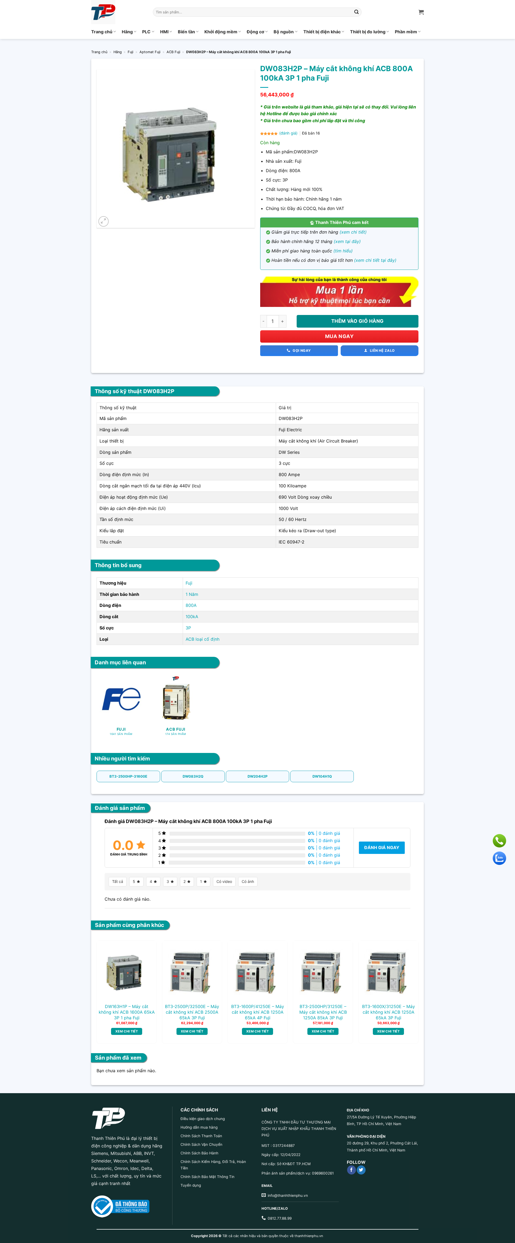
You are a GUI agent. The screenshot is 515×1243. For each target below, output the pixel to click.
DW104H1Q (322, 776)
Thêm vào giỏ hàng (357, 321)
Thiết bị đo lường (367, 31)
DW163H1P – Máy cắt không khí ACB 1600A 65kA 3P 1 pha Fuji (127, 1012)
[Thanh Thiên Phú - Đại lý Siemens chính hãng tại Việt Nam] (118, 12)
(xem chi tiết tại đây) (375, 260)
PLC (146, 31)
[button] (103, 221)
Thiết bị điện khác (322, 31)
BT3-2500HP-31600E (128, 776)
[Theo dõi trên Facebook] (351, 1170)
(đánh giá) (289, 133)
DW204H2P (257, 776)
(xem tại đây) (347, 241)
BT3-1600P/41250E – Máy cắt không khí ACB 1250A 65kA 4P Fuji (257, 1012)
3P (188, 627)
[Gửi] (356, 12)
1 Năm (192, 594)
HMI (164, 31)
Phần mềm (406, 31)
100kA (192, 616)
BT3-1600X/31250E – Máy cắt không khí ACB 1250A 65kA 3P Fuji (388, 1012)
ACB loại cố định (202, 639)
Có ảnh (248, 881)
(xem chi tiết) (353, 232)
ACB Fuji (173, 52)
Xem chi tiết (126, 1031)
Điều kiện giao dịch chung (203, 1119)
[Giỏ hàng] (421, 12)
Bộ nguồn (284, 31)
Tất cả (117, 881)
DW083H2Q (193, 776)
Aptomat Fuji (149, 52)
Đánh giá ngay (381, 847)
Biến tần (186, 31)
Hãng (127, 31)
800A (191, 605)
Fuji (130, 52)
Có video (224, 881)
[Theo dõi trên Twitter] (361, 1170)
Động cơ (255, 31)
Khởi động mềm (220, 31)
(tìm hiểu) (343, 250)
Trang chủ (101, 31)
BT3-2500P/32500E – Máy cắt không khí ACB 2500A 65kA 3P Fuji (192, 1012)
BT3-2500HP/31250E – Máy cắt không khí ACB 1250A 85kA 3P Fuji (323, 1012)
